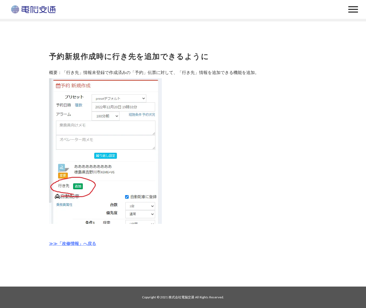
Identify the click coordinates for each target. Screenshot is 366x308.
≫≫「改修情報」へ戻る (72, 243)
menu (353, 9)
